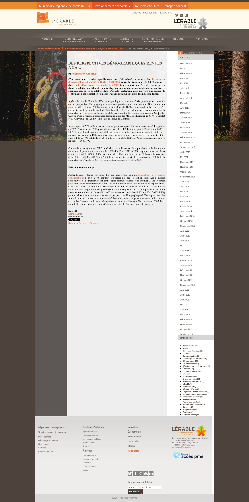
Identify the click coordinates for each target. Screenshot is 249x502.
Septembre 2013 (187, 226)
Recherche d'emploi (193, 397)
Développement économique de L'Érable (65, 48)
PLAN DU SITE (165, 13)
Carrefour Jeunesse (193, 351)
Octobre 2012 (186, 280)
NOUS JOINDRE (150, 13)
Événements (134, 432)
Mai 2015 (184, 157)
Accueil (47, 39)
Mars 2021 (185, 78)
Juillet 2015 (185, 152)
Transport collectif (174, 6)
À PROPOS (136, 13)
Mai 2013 (184, 246)
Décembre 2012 (187, 270)
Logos (85, 470)
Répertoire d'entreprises (51, 427)
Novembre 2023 (187, 63)
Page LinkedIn (187, 15)
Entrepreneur (190, 376)
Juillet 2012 (185, 295)
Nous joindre (134, 436)
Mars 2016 (185, 127)
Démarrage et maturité (48, 440)
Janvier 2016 (186, 132)
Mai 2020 (184, 83)
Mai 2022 (184, 68)
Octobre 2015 (186, 142)
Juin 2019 (184, 88)
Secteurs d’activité (126, 40)
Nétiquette (133, 451)
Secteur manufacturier (194, 404)
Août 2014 (184, 182)
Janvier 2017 (186, 118)
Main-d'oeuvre (190, 387)
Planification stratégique (195, 394)
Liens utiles (133, 441)
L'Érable (187, 384)
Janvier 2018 (186, 98)
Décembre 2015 (187, 137)
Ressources (189, 399)
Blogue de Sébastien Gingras (112, 48)
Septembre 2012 (187, 285)
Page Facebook (181, 15)
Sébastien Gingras (84, 73)
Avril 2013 (184, 250)
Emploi (187, 374)
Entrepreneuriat (191, 379)
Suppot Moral (190, 410)
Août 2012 (184, 290)
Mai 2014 (184, 191)
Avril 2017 (184, 108)
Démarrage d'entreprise (195, 359)
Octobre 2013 (186, 221)
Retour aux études (192, 402)
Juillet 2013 (185, 236)
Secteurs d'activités (93, 427)
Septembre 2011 (187, 334)
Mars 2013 (185, 255)
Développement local (92, 439)
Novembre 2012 (187, 275)
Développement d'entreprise (196, 366)
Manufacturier (89, 443)
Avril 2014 (184, 196)
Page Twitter (176, 15)
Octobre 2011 (186, 329)
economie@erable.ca (181, 447)
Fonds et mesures (46, 451)
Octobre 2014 (186, 172)
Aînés (186, 348)
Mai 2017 (184, 103)
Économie (188, 369)
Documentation (89, 455)
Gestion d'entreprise (193, 381)
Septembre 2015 (187, 147)
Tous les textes (191, 415)
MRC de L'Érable (191, 389)
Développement (191, 364)
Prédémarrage (44, 437)
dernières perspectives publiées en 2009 (98, 85)
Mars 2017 (185, 113)
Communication (191, 356)
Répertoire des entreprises (153, 40)
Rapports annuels (91, 459)
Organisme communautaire (196, 392)
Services (188, 407)
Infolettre (87, 463)
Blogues (91, 48)
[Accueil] (58, 19)
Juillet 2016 (185, 123)
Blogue (178, 39)
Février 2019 (186, 93)
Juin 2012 (184, 300)
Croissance (43, 444)
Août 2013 (184, 231)
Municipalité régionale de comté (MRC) (64, 6)
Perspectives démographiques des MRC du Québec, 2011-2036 (116, 80)
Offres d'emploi (89, 466)
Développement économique (112, 6)
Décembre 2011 (187, 319)
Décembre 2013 (187, 216)
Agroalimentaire (191, 346)
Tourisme (188, 412)
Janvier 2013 (186, 265)
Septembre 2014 (187, 177)
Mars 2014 (185, 201)
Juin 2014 (184, 186)
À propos (202, 39)
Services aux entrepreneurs (74, 40)
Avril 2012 (184, 309)
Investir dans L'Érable (101, 40)
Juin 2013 (184, 241)
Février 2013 (186, 260)
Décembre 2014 (187, 162)
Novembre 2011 (187, 324)
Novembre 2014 (187, 167)
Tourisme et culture (147, 6)
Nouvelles (133, 427)
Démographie (75, 214)
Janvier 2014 (186, 211)
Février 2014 (186, 206)
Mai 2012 (184, 305)
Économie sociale (192, 371)
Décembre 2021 (187, 73)
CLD (185, 353)
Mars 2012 (185, 314)
